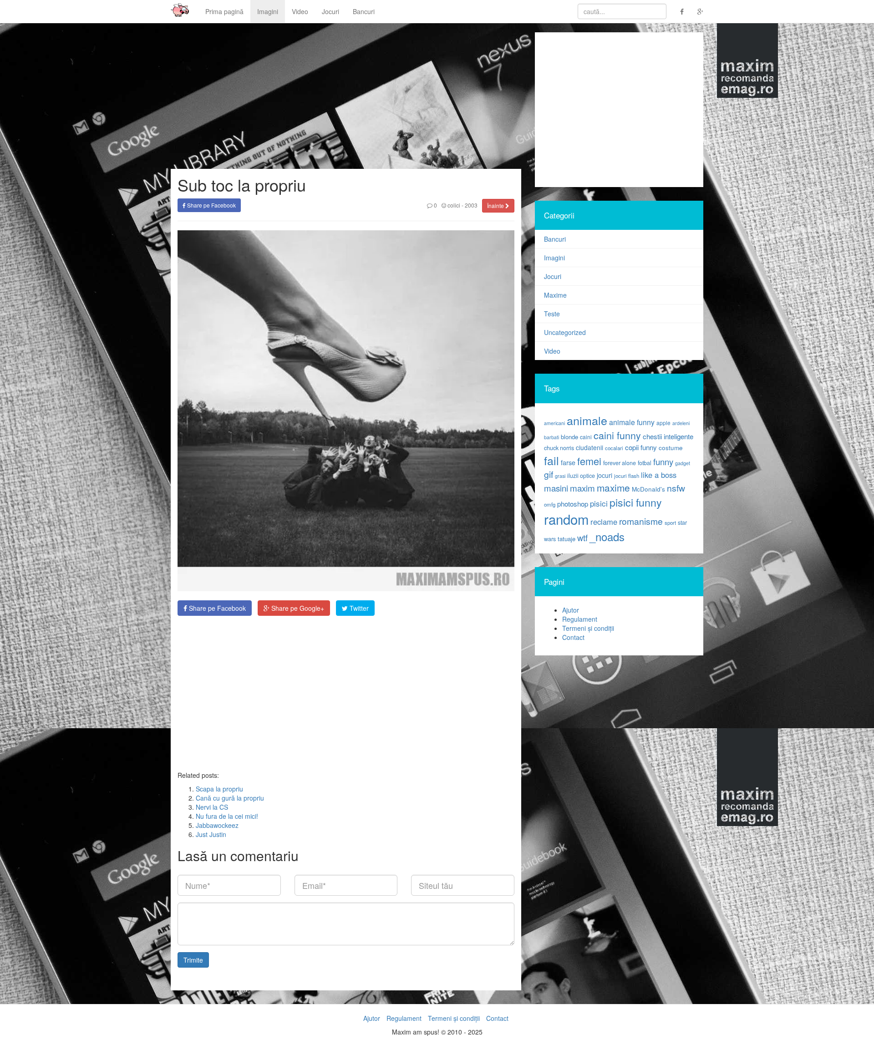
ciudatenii (589, 447)
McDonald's (648, 489)
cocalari (614, 447)
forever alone (619, 463)
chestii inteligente (668, 436)
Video (300, 11)
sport (670, 522)
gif (548, 474)
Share (216, 608)
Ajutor (570, 609)
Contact (573, 637)
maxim (582, 488)
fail (551, 460)
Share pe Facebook (211, 205)
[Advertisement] (345, 693)
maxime (613, 487)
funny (663, 461)
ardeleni (681, 423)
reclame (603, 521)
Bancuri (364, 11)
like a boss (658, 474)
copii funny (641, 447)
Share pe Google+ (296, 608)
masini (556, 488)
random (566, 518)
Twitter (358, 608)
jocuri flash (626, 475)
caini (586, 437)
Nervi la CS (212, 807)
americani (554, 423)
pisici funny (636, 502)
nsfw (676, 488)
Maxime (555, 294)
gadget (682, 463)
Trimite (193, 959)
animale (587, 420)
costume (671, 447)
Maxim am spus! (176, 11)
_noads (607, 536)
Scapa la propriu (219, 788)
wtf (582, 537)
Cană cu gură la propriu (230, 797)
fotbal (644, 463)
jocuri (604, 475)
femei (589, 461)
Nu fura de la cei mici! (227, 816)
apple (663, 422)
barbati (551, 437)
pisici (599, 503)
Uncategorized (565, 332)
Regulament (579, 619)
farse (568, 462)
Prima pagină (224, 11)
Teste (552, 313)
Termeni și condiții (588, 628)
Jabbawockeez (217, 825)
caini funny (617, 435)
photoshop (572, 503)
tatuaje (566, 538)
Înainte (496, 205)
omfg (549, 504)
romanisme (641, 521)
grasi (560, 475)
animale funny (632, 422)
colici (453, 205)
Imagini (267, 11)
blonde (569, 436)
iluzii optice (581, 476)
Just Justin (211, 834)
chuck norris (559, 448)
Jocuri (330, 11)
